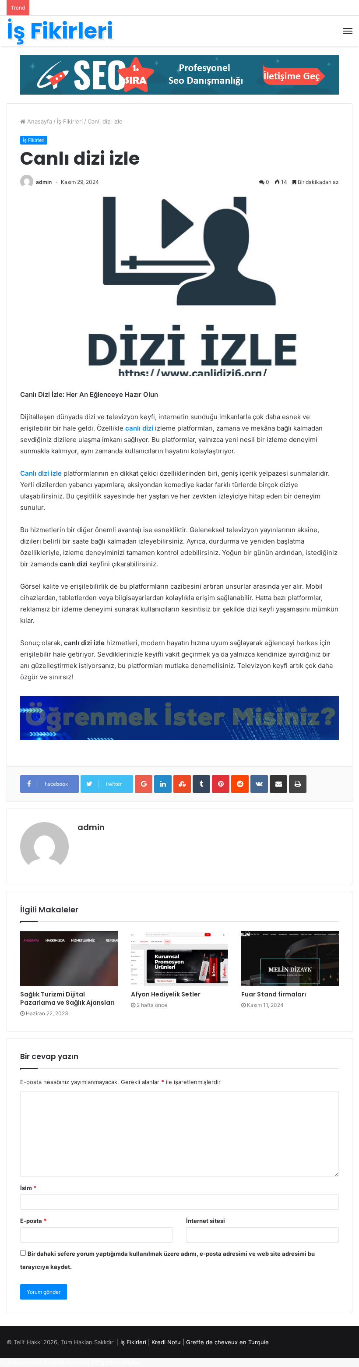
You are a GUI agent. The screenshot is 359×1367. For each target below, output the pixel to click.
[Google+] (143, 784)
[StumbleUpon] (182, 784)
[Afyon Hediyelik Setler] (180, 958)
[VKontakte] (259, 784)
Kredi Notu (166, 1342)
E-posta (33, 1220)
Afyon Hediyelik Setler (166, 994)
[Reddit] (240, 784)
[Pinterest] (220, 784)
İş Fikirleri (70, 121)
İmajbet (131, 1362)
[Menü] (347, 31)
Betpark (54, 1362)
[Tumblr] (201, 784)
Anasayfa (38, 121)
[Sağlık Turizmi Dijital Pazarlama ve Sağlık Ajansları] (69, 958)
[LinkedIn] (163, 784)
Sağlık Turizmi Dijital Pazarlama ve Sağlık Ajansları (67, 998)
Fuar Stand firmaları (273, 994)
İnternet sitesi (205, 1220)
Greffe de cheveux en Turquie (227, 1342)
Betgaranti (106, 1362)
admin (44, 182)
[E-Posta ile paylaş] (278, 784)
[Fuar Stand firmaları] (290, 958)
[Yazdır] (297, 784)
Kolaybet (78, 1362)
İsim (28, 1187)
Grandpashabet (21, 1362)
